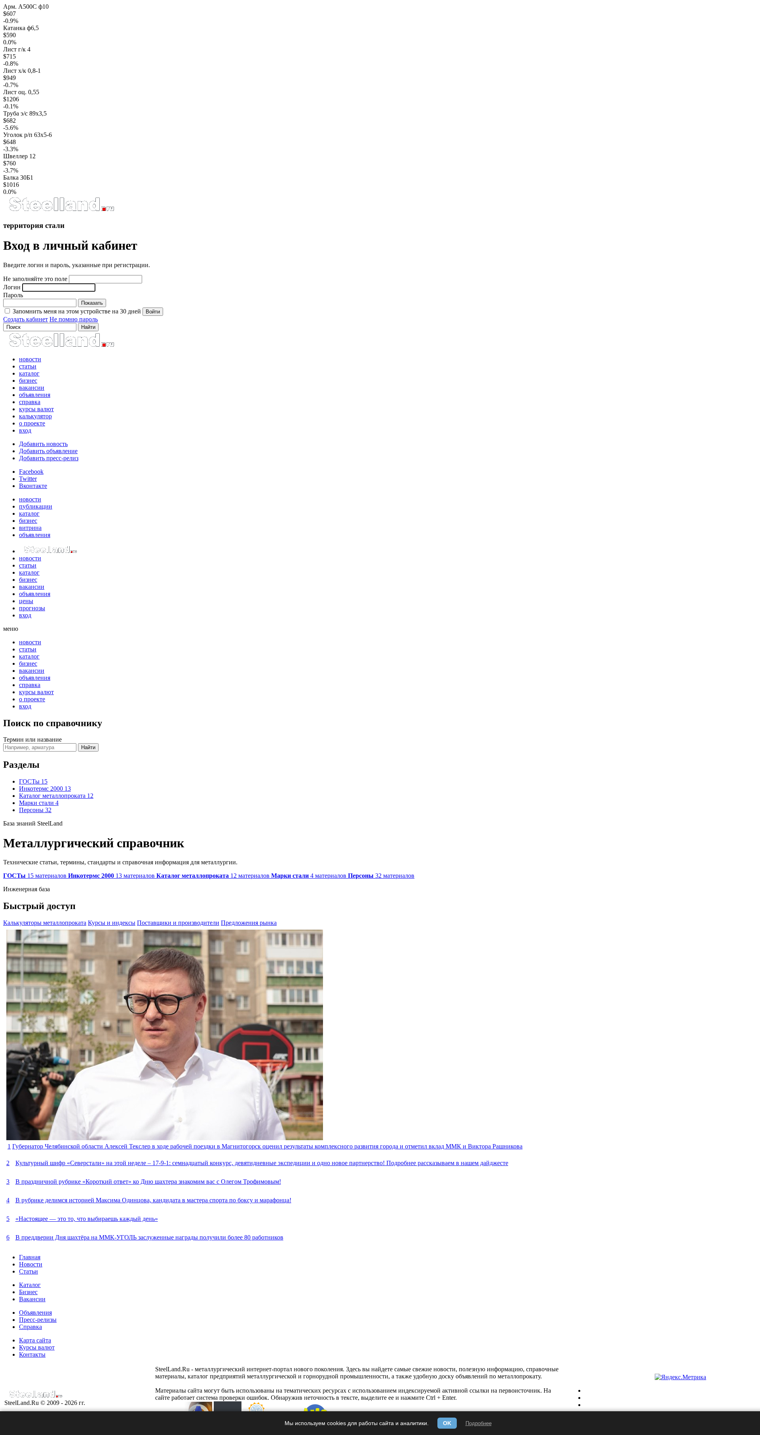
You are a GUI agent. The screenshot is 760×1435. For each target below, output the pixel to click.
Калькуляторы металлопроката (44, 922)
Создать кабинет (25, 319)
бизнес (28, 380)
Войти (153, 312)
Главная (29, 1257)
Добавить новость (43, 443)
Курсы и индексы (111, 922)
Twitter (28, 478)
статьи (27, 366)
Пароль (13, 295)
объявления (34, 394)
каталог (29, 373)
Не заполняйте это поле (35, 278)
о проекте (32, 423)
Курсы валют (37, 1347)
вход (25, 430)
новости (30, 359)
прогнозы (32, 608)
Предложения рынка (249, 922)
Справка (30, 1326)
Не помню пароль (73, 319)
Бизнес (28, 1292)
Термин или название (32, 739)
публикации (35, 506)
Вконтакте (33, 485)
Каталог (30, 1284)
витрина (30, 527)
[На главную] (61, 210)
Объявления (35, 1312)
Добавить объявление (48, 451)
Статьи (28, 1271)
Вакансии (32, 1299)
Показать (92, 303)
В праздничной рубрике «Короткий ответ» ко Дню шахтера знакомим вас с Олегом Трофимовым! (148, 1181)
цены (26, 601)
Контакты (32, 1354)
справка (29, 402)
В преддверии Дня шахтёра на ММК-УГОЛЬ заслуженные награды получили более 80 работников (149, 1237)
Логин (12, 287)
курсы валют (36, 409)
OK (447, 1423)
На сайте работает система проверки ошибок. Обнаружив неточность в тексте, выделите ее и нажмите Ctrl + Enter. (353, 1394)
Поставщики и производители (178, 922)
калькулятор (35, 416)
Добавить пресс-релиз (48, 458)
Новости (30, 1264)
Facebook (31, 471)
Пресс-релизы (38, 1319)
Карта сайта (35, 1340)
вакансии (31, 387)
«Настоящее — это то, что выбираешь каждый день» (86, 1218)
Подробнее (479, 1423)
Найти (88, 747)
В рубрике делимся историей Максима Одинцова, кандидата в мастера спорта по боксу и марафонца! (153, 1200)
